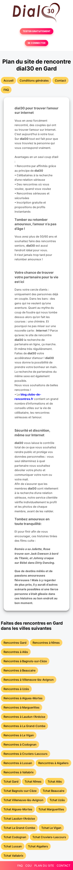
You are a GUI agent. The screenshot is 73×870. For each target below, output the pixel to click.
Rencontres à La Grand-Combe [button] (24, 726)
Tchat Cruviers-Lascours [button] (49, 837)
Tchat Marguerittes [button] (51, 809)
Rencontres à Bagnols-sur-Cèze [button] (25, 661)
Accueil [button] (8, 80)
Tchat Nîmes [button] (33, 781)
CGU (28, 865)
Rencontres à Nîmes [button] (46, 642)
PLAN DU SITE (44, 865)
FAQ (20, 865)
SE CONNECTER (36, 43)
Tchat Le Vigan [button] (51, 828)
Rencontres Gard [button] (15, 642)
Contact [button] (60, 80)
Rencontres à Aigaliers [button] (53, 763)
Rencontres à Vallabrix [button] (19, 772)
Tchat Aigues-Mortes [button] (18, 809)
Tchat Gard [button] (11, 781)
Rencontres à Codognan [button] (20, 744)
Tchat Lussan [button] (13, 846)
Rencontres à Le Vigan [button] (19, 735)
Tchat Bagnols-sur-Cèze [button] (20, 791)
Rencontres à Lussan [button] (18, 763)
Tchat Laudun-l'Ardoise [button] (19, 818)
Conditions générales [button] (34, 80)
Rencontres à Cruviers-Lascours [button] (25, 754)
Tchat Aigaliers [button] (38, 846)
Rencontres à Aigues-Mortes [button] (23, 698)
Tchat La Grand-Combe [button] (19, 828)
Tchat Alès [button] (55, 781)
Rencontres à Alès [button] (16, 652)
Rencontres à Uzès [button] (16, 689)
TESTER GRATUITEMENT (36, 31)
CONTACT (63, 865)
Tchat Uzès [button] (57, 800)
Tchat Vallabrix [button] (13, 855)
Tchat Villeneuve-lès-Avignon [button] (23, 800)
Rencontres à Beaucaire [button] (19, 670)
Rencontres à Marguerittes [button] (22, 707)
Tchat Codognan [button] (15, 837)
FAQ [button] (6, 90)
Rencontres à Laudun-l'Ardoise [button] (24, 716)
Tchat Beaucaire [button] (53, 791)
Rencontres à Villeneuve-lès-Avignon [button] (29, 679)
